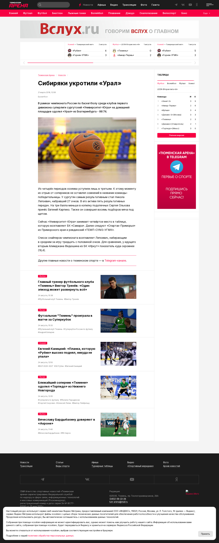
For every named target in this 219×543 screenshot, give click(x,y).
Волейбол (97, 13)
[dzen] (176, 479)
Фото (144, 4)
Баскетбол (43, 97)
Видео (114, 4)
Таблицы (163, 75)
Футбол (42, 13)
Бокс (184, 13)
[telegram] (42, 479)
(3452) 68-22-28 (118, 499)
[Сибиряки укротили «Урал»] (87, 150)
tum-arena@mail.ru (119, 502)
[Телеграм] (176, 176)
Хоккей (13, 13)
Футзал (27, 13)
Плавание (114, 13)
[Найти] (40, 5)
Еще (205, 13)
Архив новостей (171, 466)
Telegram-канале (115, 260)
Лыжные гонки (77, 13)
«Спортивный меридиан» (140, 466)
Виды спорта (62, 466)
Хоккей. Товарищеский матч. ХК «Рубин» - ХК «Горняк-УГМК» (87, 52)
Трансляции (129, 4)
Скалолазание (148, 13)
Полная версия (176, 135)
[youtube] (132, 479)
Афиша (101, 4)
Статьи (59, 462)
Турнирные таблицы (102, 466)
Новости (88, 4)
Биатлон (57, 13)
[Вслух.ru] (109, 29)
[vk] (87, 479)
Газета (155, 4)
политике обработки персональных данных (51, 535)
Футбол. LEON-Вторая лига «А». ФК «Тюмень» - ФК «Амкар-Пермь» (132, 52)
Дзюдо (130, 13)
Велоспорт (169, 13)
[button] (24, 63)
